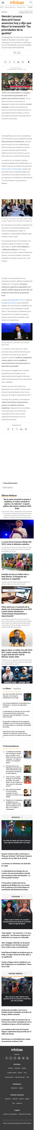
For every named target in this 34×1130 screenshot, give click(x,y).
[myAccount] (30, 2)
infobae (4, 12)
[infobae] (17, 3)
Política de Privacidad (24, 1114)
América (10, 1068)
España (24, 1068)
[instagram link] (14, 1058)
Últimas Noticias (20, 1077)
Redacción (14, 1088)
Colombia (17, 1068)
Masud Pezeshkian (9, 7)
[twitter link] (10, 1058)
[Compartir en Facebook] (10, 62)
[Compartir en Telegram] (23, 62)
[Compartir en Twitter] (14, 62)
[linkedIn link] (27, 1058)
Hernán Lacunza (7, 487)
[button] (3, 3)
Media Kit (19, 1103)
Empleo (21, 1088)
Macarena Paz (20, 7)
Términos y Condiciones (10, 1114)
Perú (25, 1072)
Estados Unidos (12, 1072)
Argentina (8, 1099)
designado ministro (18, 300)
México (20, 1072)
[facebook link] (6, 1058)
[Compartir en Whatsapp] (5, 62)
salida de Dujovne (9, 303)
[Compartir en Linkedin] (18, 62)
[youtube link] (19, 1058)
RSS (27, 1077)
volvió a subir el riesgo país (11, 169)
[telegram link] (23, 1058)
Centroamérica (9, 1077)
